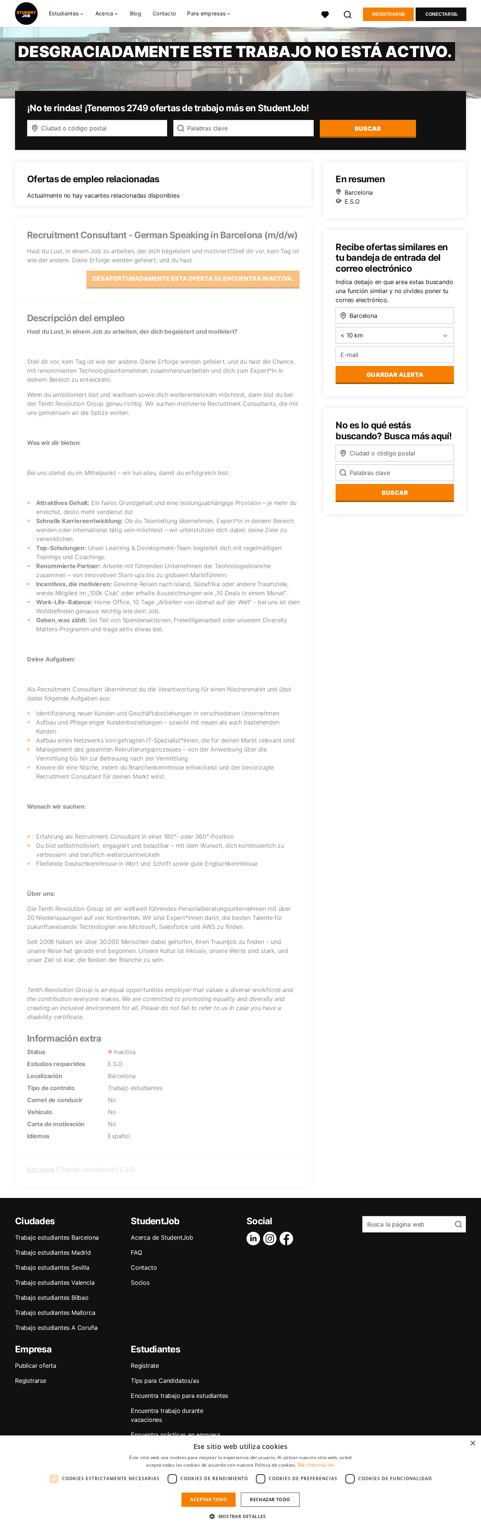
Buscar (368, 128)
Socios (140, 1282)
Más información (316, 1465)
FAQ (136, 1252)
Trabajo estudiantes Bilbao (52, 1297)
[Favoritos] (325, 13)
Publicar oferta (35, 1365)
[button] (240, 1516)
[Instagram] (271, 1238)
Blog (135, 13)
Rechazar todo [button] (270, 1499)
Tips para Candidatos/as (165, 1380)
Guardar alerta (395, 374)
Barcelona (40, 1169)
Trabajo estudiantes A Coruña (56, 1327)
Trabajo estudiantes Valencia (54, 1282)
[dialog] (240, 1482)
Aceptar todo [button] (208, 1499)
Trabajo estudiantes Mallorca (55, 1312)
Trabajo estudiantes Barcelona (57, 1237)
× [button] (472, 1443)
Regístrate (145, 1365)
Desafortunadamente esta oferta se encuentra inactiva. (192, 278)
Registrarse (388, 14)
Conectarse (441, 14)
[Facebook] (288, 1238)
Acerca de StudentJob (162, 1237)
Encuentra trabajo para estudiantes (179, 1395)
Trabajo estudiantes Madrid (53, 1252)
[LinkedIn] (255, 1238)
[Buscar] (348, 13)
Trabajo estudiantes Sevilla (52, 1267)
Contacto (164, 13)
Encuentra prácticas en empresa (175, 1434)
